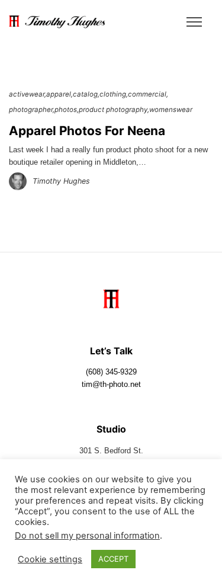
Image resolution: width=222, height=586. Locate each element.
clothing (112, 94)
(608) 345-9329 (111, 372)
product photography (113, 109)
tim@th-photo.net (111, 384)
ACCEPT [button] (113, 558)
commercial (147, 94)
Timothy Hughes (61, 181)
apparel (58, 94)
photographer (31, 109)
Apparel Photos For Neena (87, 130)
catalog (85, 94)
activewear (26, 94)
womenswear (170, 109)
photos (65, 109)
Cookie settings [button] (50, 559)
